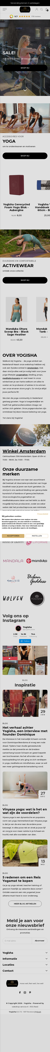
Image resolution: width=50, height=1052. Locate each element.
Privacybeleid (42, 514)
